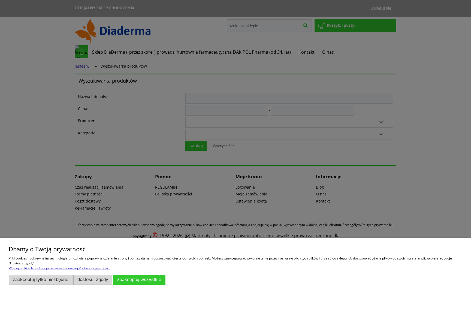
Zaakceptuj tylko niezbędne (40, 279)
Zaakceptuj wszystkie (139, 279)
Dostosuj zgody (92, 279)
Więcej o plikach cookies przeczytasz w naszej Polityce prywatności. (59, 268)
